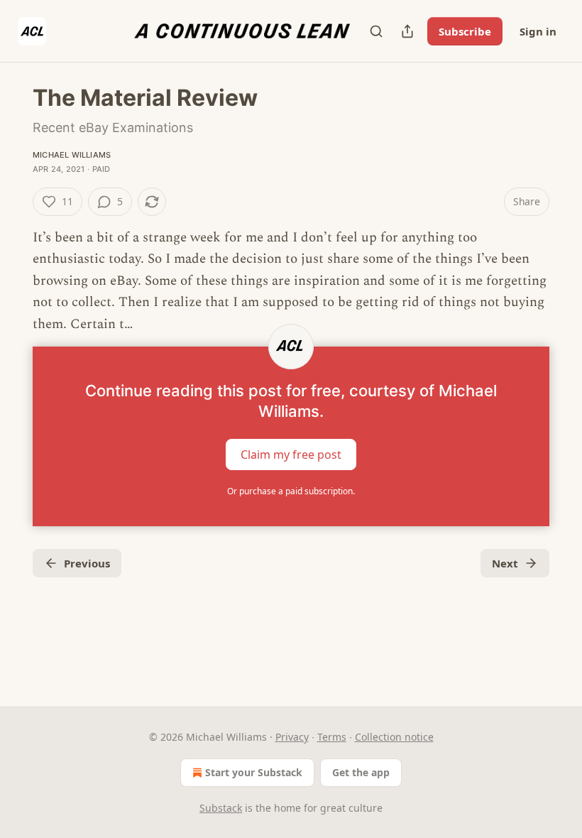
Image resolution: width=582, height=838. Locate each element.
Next (505, 563)
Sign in (538, 31)
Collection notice (394, 737)
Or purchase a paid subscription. (291, 491)
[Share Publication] (407, 31)
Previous (87, 563)
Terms (331, 737)
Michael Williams (72, 155)
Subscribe (465, 31)
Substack (220, 808)
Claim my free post (291, 454)
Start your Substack (253, 772)
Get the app (361, 772)
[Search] (376, 31)
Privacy (292, 737)
